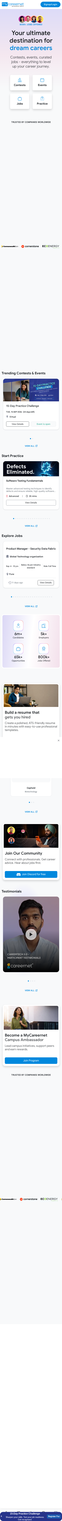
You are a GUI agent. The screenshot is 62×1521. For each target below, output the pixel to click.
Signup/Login (50, 4)
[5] (22, 518)
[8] (28, 518)
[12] (36, 518)
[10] (32, 518)
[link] (31, 485)
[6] (24, 518)
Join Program (31, 1060)
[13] (38, 518)
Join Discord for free (34, 874)
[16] (45, 518)
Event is (43, 424)
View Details (17, 424)
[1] (30, 438)
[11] (34, 518)
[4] (19, 518)
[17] (47, 518)
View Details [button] (31, 502)
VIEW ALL (29, 446)
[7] (26, 518)
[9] (30, 518)
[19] (49, 596)
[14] (41, 518)
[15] (43, 518)
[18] (49, 518)
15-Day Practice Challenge (22, 406)
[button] (31, 404)
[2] (32, 438)
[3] (17, 518)
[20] (51, 596)
